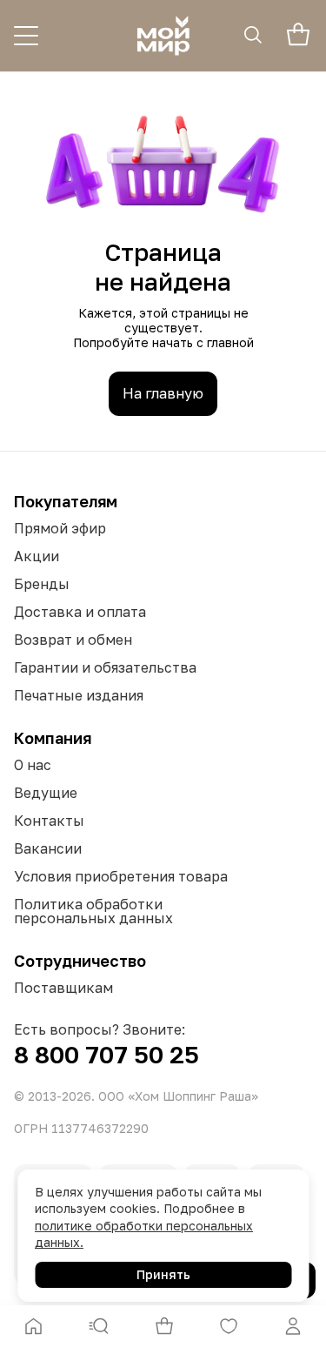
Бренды (42, 584)
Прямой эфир (60, 528)
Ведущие (45, 792)
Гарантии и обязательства (105, 667)
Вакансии (48, 848)
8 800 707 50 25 (106, 1054)
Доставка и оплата (80, 611)
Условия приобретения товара (121, 876)
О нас (32, 765)
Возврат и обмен (73, 639)
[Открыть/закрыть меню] (26, 35)
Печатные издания (78, 695)
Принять (163, 1274)
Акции (36, 556)
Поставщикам (63, 987)
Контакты (49, 820)
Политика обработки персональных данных (93, 911)
